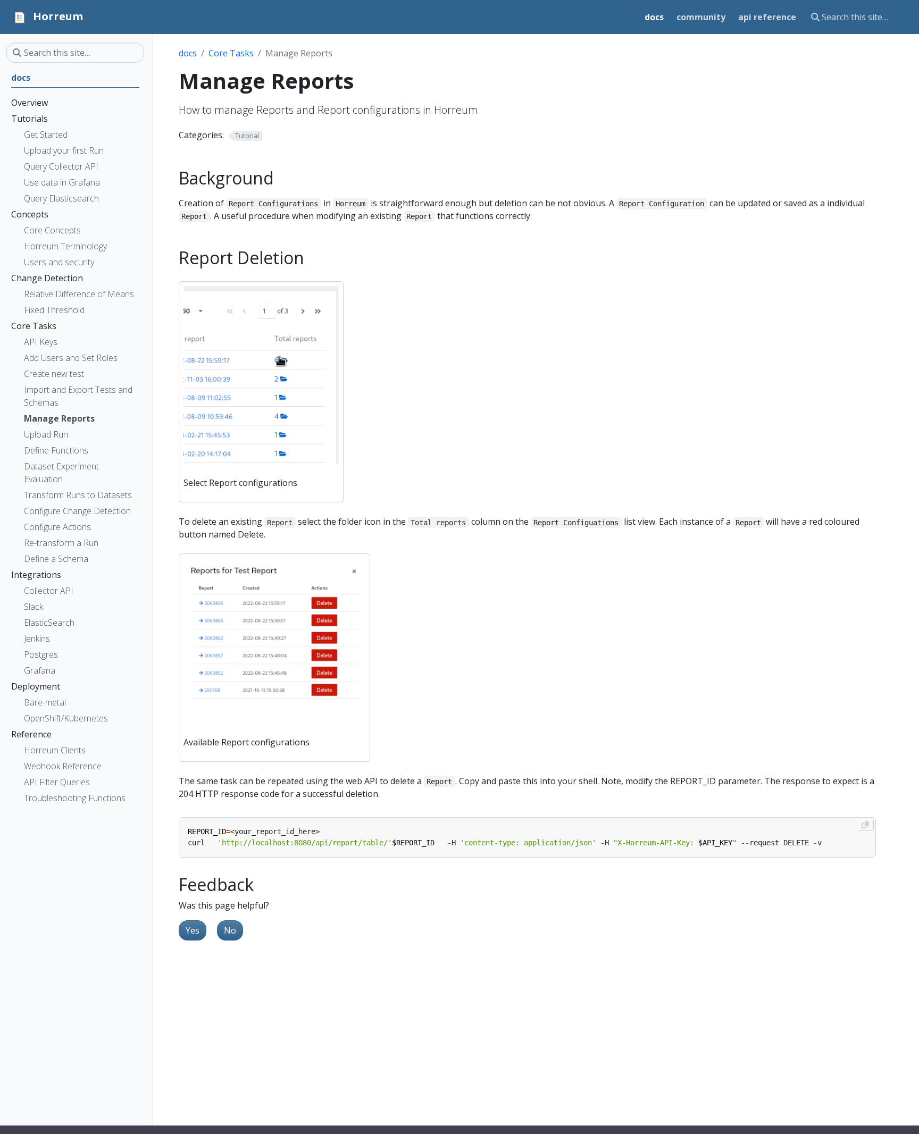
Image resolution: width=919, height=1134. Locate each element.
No (230, 930)
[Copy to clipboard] (865, 824)
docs (188, 53)
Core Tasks (231, 53)
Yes (192, 930)
